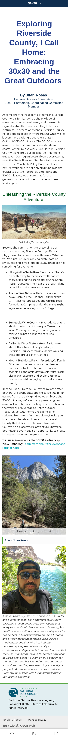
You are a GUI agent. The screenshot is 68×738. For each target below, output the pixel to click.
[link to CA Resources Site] (23, 692)
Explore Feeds (12, 719)
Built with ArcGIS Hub (19, 725)
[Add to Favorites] (12, 733)
